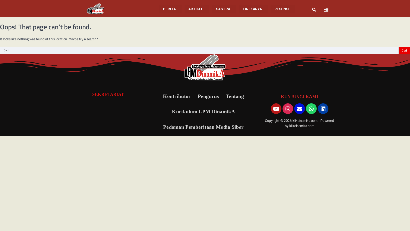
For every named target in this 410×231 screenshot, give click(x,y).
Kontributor (177, 96)
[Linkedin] (323, 108)
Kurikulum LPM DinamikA (203, 111)
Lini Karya (252, 9)
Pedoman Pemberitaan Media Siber (203, 127)
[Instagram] (288, 108)
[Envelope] (299, 108)
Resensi (281, 9)
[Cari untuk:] (199, 50)
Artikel (195, 9)
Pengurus (208, 96)
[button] (170, 9)
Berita (169, 9)
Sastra (223, 9)
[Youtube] (276, 108)
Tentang (235, 96)
